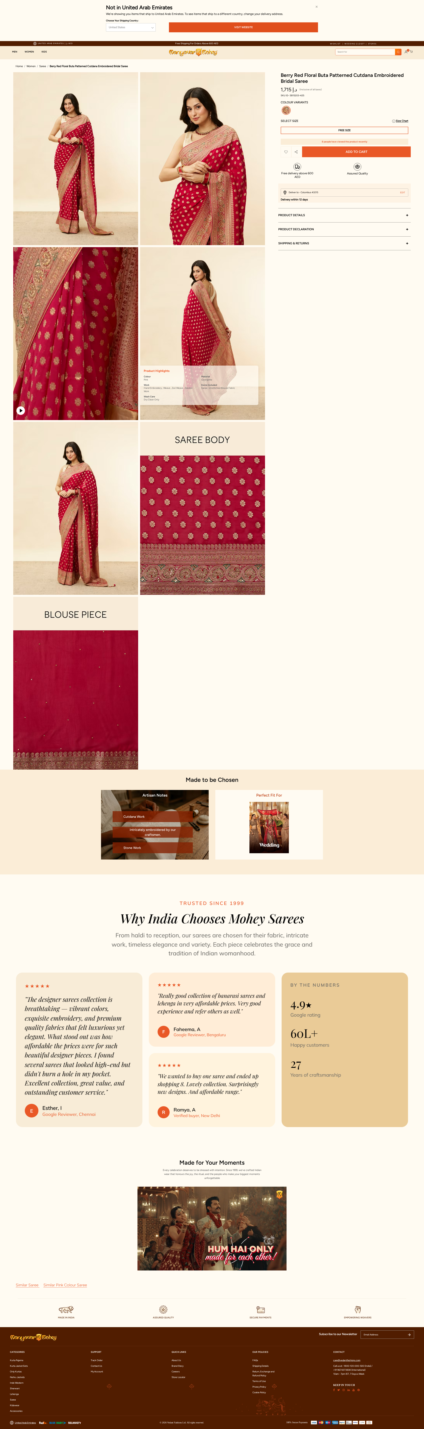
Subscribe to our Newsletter (338, 1334)
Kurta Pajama (16, 1360)
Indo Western (16, 1382)
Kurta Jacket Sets (19, 1366)
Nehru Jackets (17, 1377)
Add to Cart (356, 152)
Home (19, 66)
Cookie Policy (259, 1392)
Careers (176, 1371)
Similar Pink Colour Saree (65, 1285)
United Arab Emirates (25, 1422)
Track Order (97, 1360)
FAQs (255, 1360)
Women (31, 66)
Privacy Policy (259, 1386)
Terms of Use (259, 1381)
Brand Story (178, 1366)
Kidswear (14, 1405)
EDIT (402, 192)
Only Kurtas (16, 1371)
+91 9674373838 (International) (349, 1370)
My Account (97, 1371)
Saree (42, 66)
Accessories (16, 1411)
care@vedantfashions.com (346, 1360)
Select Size (289, 121)
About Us (176, 1360)
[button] (16, 52)
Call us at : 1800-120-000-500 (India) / (352, 1366)
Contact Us (96, 1366)
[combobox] (368, 52)
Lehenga (14, 1394)
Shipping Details (260, 1366)
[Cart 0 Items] (411, 51)
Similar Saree (27, 1285)
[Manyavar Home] (193, 52)
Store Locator (178, 1377)
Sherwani (14, 1388)
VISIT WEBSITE (243, 27)
